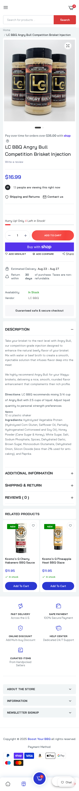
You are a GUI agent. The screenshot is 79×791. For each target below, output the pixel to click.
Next (71, 556)
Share (70, 254)
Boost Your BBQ (39, 739)
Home (6, 30)
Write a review (14, 161)
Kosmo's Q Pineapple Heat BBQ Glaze (56, 560)
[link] (33, 525)
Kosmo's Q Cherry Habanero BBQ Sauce (20, 560)
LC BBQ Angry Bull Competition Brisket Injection (38, 150)
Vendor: (10, 298)
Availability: (12, 292)
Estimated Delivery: (24, 269)
